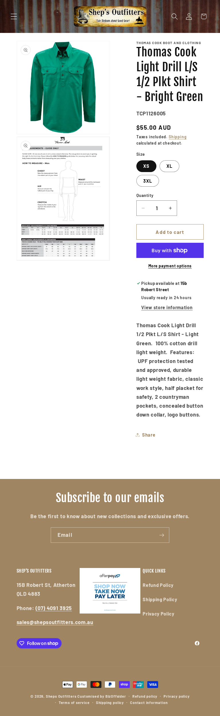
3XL (147, 181)
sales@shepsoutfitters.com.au (55, 622)
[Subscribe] (161, 535)
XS (146, 166)
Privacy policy (176, 696)
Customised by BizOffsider (101, 696)
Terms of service (74, 702)
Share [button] (148, 434)
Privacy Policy (158, 613)
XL (169, 166)
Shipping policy (110, 702)
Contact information (149, 702)
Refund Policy (158, 585)
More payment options (170, 265)
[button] (14, 16)
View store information (166, 307)
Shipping (177, 136)
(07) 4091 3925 (54, 608)
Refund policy (144, 696)
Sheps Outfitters (61, 696)
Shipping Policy (160, 599)
